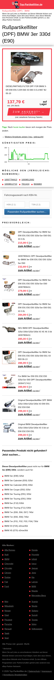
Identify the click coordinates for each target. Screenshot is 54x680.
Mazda (35, 591)
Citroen (7, 573)
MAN (34, 586)
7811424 (25, 184)
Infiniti (34, 559)
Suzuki (35, 615)
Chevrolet (8, 563)
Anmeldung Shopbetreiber (15, 675)
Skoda (34, 606)
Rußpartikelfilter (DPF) (12, 11)
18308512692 (27, 179)
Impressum (47, 671)
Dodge (7, 577)
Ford (6, 586)
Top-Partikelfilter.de (31, 4)
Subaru (35, 610)
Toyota (35, 620)
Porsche (8, 624)
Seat (6, 638)
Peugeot (8, 620)
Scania (35, 601)
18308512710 (10, 184)
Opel (6, 615)
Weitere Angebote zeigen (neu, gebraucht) (24, 137)
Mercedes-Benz (39, 595)
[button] (28, 112)
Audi (6, 554)
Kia (33, 577)
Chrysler (8, 568)
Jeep (34, 573)
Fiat (6, 582)
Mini (6, 601)
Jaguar (35, 568)
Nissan (7, 610)
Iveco (34, 563)
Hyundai (35, 554)
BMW (27, 11)
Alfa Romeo (9, 550)
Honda (35, 550)
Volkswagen (37, 629)
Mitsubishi (9, 606)
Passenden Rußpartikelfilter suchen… (27, 212)
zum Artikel (29, 246)
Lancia (35, 582)
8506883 (38, 184)
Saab (6, 633)
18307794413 (10, 179)
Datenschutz (34, 671)
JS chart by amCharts (16, 159)
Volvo (34, 624)
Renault (8, 629)
